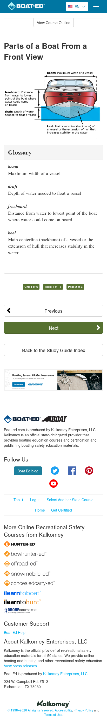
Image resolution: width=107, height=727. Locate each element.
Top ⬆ (19, 499)
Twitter (55, 470)
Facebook (72, 470)
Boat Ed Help (14, 632)
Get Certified (61, 510)
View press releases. (21, 665)
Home (40, 510)
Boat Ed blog (27, 470)
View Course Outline (53, 22)
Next (53, 327)
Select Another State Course (70, 499)
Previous (53, 310)
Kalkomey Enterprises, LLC (65, 673)
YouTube (53, 483)
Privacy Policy (83, 710)
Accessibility (63, 710)
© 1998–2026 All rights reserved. (31, 710)
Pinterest (89, 470)
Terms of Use (53, 714)
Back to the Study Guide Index (53, 350)
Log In (35, 499)
